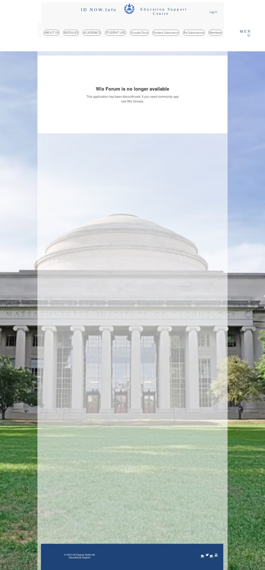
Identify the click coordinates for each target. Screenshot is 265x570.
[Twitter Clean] (207, 555)
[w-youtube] (216, 555)
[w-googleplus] (211, 556)
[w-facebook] (202, 556)
